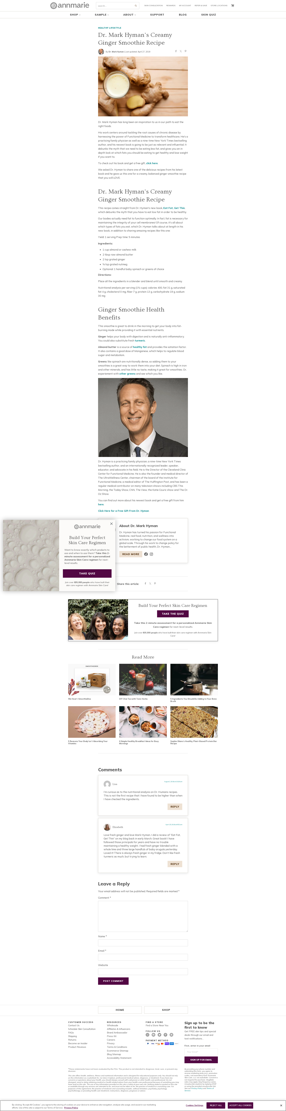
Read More (130, 554)
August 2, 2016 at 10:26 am (173, 781)
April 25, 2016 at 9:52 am (173, 824)
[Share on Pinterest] (185, 51)
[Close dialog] (111, 523)
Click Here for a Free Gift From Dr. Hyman (123, 510)
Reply (175, 806)
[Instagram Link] (151, 554)
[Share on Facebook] (176, 51)
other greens (127, 373)
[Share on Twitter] (180, 51)
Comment (104, 897)
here (101, 504)
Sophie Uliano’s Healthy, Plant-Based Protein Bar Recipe (193, 742)
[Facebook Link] (146, 554)
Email (102, 950)
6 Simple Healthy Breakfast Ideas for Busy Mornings (139, 742)
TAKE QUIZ (87, 573)
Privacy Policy (197, 1088)
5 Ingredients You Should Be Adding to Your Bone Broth (193, 700)
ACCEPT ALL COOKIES (240, 1105)
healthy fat (140, 347)
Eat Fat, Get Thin (174, 208)
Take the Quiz (173, 613)
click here (152, 163)
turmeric (140, 340)
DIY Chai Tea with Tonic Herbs (133, 699)
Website (103, 965)
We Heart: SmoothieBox (79, 699)
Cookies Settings (194, 1105)
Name (102, 936)
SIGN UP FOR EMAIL (201, 1059)
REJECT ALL (216, 1105)
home (120, 1009)
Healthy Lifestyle (109, 28)
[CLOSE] (281, 1105)
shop (166, 1009)
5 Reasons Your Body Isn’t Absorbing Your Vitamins (88, 742)
